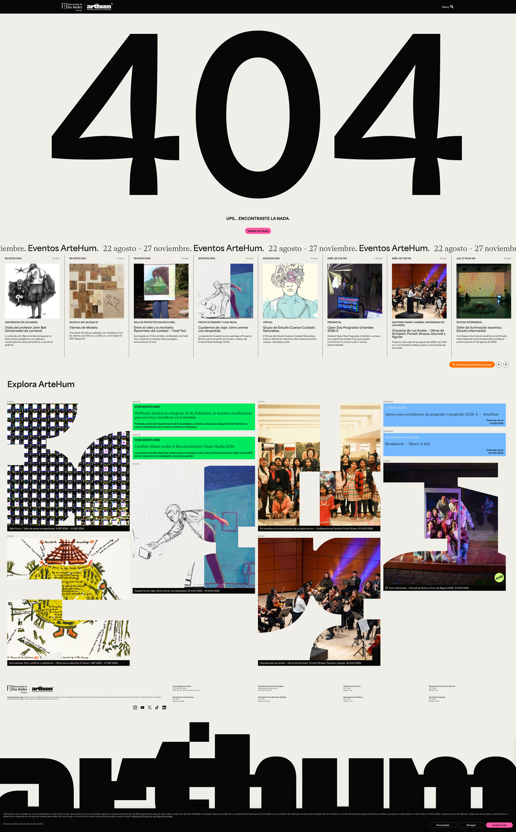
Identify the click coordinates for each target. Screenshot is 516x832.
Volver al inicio (258, 231)
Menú (445, 7)
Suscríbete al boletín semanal (474, 364)
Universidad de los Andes (15, 697)
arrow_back (498, 364)
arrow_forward (505, 364)
